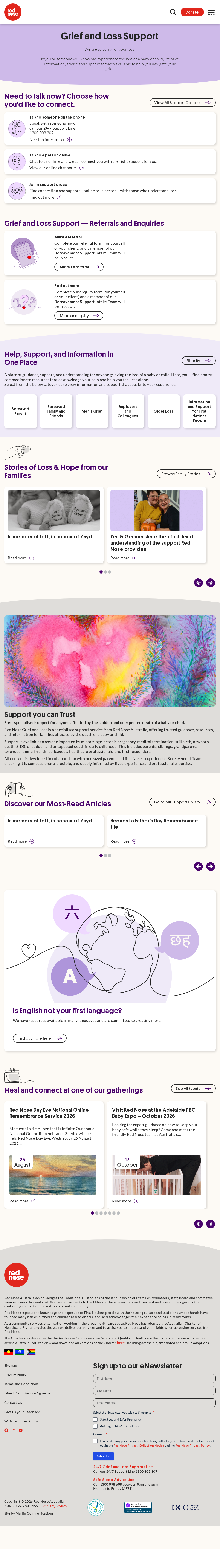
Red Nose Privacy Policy (192, 1445)
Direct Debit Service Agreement (29, 1393)
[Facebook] (6, 1430)
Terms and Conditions (21, 1384)
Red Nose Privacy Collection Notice (138, 1445)
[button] (210, 582)
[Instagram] (13, 1430)
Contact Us (13, 1402)
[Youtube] (21, 1430)
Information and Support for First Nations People (199, 411)
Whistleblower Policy (21, 1421)
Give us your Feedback (22, 1412)
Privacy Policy (15, 1374)
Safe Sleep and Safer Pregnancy (120, 1419)
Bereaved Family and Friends (56, 411)
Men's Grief (92, 411)
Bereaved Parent (20, 411)
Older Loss (164, 411)
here (121, 1342)
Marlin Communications (35, 1513)
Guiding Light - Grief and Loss (119, 1426)
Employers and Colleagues (128, 411)
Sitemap (10, 1365)
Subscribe (103, 1456)
